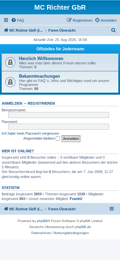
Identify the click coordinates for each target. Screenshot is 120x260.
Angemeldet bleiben (39, 138)
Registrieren (41, 103)
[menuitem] (17, 20)
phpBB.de (83, 227)
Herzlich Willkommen (41, 58)
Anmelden (12, 103)
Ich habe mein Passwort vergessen (30, 133)
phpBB (42, 221)
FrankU (76, 199)
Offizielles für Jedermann (60, 49)
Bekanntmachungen (39, 76)
